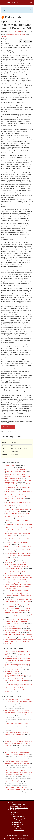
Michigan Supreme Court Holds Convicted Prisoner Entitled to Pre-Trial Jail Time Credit (18, 547)
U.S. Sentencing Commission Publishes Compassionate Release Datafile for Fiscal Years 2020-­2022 (17, 689)
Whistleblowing (8, 791)
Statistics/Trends (8, 727)
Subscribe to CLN (18, 824)
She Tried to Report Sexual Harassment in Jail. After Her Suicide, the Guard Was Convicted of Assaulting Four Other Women (18, 636)
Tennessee (3, 36)
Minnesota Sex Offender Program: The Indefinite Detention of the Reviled (17, 672)
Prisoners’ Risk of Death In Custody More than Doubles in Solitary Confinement (17, 724)
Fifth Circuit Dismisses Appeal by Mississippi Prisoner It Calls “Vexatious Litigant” (16, 591)
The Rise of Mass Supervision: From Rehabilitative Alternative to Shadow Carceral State (18, 665)
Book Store (16, 826)
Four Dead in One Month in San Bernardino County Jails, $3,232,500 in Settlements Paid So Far (18, 679)
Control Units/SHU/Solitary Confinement (16, 34)
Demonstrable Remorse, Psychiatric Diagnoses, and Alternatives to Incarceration (17, 668)
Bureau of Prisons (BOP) (16, 778)
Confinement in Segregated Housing (12, 728)
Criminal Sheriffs (9, 465)
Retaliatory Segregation (17, 791)
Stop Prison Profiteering (19, 818)
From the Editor (9, 467)
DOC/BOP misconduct (24, 745)
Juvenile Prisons (14, 758)
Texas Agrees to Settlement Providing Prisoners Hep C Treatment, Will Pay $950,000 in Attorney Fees (18, 600)
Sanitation (12, 756)
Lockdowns (17, 756)
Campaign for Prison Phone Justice (19, 808)
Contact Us (15, 812)
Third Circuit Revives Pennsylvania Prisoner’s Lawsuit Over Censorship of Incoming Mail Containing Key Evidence (17, 621)
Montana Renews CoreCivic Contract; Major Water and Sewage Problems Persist (18, 510)
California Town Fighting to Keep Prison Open (17, 520)
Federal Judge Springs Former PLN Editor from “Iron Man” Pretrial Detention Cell (17, 567)
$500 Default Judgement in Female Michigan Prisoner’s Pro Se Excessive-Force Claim (16, 563)
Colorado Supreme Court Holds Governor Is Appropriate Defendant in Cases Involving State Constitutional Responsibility (17, 581)
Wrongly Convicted (15, 810)
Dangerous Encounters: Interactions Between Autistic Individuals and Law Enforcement (18, 685)
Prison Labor (22, 716)
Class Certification (19, 765)
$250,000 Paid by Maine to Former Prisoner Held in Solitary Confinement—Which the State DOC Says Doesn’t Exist (18, 743)
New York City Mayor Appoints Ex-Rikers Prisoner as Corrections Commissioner (18, 781)
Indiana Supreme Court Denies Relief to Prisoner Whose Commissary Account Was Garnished (17, 538)
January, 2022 (7, 33)
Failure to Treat (13, 738)
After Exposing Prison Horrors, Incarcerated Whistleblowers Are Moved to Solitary (16, 788)
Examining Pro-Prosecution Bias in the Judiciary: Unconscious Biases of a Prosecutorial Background (18, 659)
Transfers (7, 776)
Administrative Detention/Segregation (20, 785)
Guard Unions (22, 767)
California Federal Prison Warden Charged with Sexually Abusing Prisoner (17, 514)
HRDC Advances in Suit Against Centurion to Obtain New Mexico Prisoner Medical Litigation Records (18, 529)
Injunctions (12, 765)
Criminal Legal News (15, 806)
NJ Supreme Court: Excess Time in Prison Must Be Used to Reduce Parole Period (18, 631)
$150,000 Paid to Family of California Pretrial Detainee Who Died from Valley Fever (17, 470)
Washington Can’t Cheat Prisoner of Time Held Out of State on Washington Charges (18, 627)
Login (15, 431)
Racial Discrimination (18, 736)
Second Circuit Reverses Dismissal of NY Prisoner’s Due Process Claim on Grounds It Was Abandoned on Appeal (18, 555)
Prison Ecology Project (18, 820)
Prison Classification (26, 778)
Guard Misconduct (9, 736)
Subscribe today (7, 11)
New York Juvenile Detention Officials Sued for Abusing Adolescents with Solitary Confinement (17, 753)
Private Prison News (19, 830)
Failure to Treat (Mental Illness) (17, 749)
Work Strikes (26, 791)
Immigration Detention (22, 719)
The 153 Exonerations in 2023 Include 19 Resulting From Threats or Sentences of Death (18, 676)
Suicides (10, 706)
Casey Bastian (18, 31)
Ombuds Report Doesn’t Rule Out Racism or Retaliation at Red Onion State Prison (16, 733)
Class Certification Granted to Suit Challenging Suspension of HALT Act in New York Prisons (17, 762)
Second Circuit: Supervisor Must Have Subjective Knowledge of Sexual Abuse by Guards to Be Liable (18, 576)
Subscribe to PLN (18, 822)
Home (11, 802)
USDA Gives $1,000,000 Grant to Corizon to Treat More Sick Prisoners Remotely (18, 503)
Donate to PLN (17, 828)
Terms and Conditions (18, 816)
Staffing (10, 783)
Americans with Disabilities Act (11, 747)
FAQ (14, 814)
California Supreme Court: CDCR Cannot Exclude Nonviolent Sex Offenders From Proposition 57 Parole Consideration (18, 586)
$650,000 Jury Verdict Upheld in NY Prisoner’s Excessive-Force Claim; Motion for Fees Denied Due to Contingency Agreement (18, 476)
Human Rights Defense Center (17, 804)
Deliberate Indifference (19, 708)
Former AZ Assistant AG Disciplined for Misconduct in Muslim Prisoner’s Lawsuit (18, 492)
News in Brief (8, 643)
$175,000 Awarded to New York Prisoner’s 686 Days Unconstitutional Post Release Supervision (18, 615)
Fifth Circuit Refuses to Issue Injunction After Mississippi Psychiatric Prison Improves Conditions (18, 595)
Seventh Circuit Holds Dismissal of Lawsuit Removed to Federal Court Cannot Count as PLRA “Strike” (19, 640)
